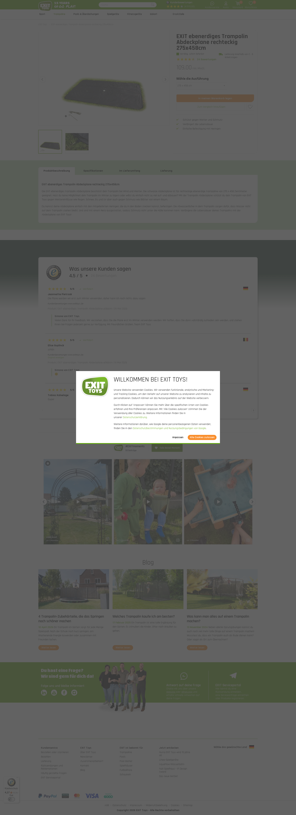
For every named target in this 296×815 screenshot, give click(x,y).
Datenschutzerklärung (135, 417)
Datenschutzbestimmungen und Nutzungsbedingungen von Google (169, 428)
